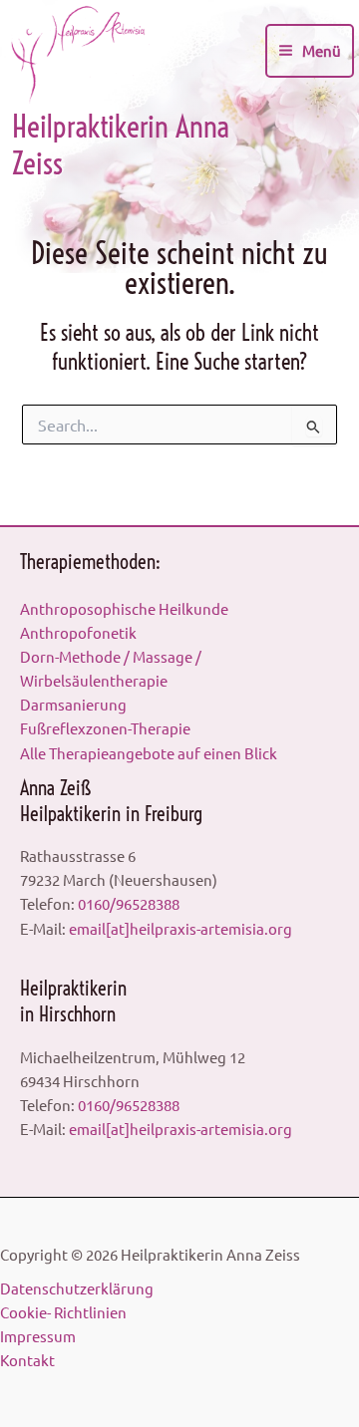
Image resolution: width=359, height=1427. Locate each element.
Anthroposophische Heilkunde (124, 608)
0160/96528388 (129, 903)
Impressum (38, 1335)
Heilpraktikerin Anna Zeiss (120, 144)
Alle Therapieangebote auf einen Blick (148, 752)
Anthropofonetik (78, 632)
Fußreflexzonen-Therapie (105, 727)
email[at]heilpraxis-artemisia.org (180, 928)
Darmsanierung (73, 704)
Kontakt (27, 1359)
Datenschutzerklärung (77, 1288)
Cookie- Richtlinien (63, 1311)
